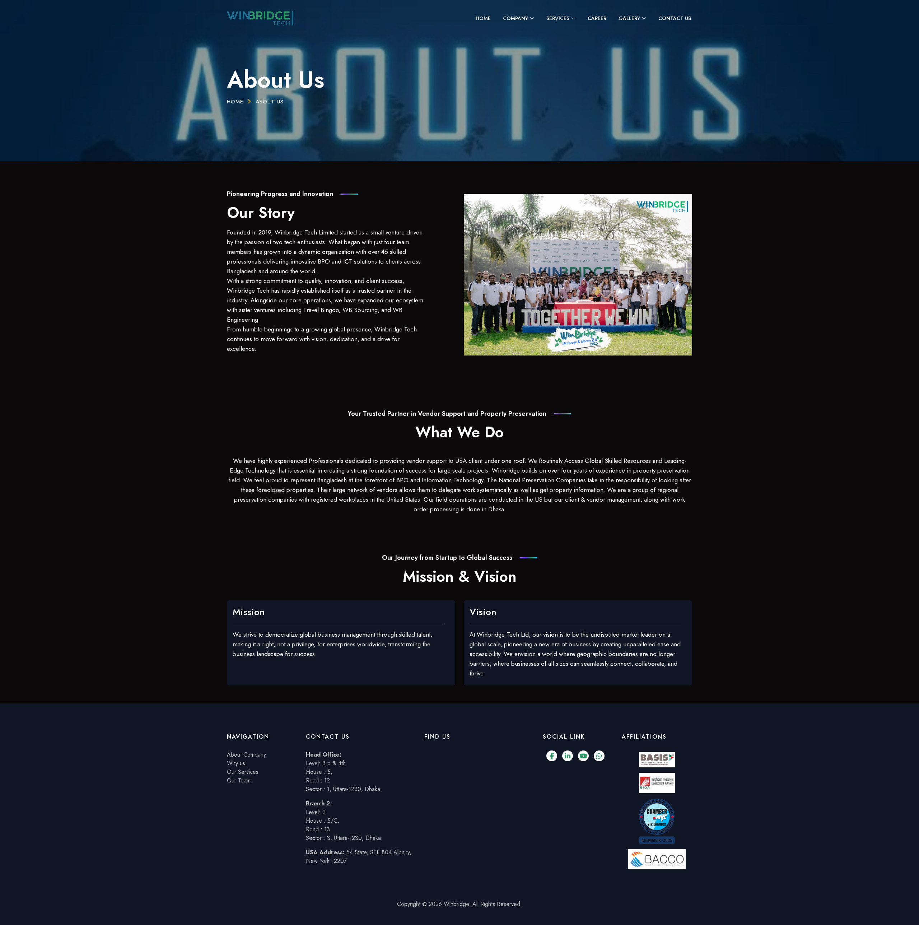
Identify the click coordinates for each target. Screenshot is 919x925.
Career (597, 18)
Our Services (242, 772)
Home (483, 18)
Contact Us (674, 18)
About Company (246, 754)
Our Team (239, 780)
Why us (236, 763)
